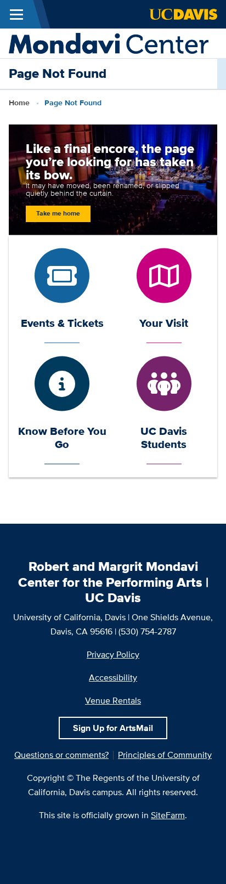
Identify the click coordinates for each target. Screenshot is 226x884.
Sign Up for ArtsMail (113, 728)
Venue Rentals (113, 700)
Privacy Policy (113, 654)
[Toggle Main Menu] (16, 14)
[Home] (108, 42)
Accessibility (113, 677)
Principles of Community (165, 755)
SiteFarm (168, 815)
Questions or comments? (61, 755)
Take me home (58, 213)
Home (19, 102)
